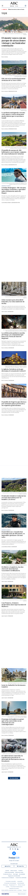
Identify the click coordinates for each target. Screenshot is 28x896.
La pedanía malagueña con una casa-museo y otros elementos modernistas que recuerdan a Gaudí (13, 115)
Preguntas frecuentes (14, 888)
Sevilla (16, 6)
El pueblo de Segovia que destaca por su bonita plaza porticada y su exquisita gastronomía (14, 403)
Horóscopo (5, 884)
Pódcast (24, 890)
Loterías (7, 886)
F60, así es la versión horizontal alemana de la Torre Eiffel (13, 79)
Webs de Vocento (22, 893)
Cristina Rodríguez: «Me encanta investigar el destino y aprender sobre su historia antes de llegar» (14, 190)
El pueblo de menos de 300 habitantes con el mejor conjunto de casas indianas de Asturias (14, 152)
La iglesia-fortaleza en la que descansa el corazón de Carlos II (14, 370)
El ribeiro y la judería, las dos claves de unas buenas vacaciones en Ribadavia (12, 569)
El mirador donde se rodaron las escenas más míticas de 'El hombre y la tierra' (14, 497)
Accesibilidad (22, 874)
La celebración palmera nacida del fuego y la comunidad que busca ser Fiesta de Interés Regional (13, 335)
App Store (8, 866)
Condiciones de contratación (8, 877)
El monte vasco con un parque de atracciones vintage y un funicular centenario (14, 41)
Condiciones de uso (7, 874)
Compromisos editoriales (21, 877)
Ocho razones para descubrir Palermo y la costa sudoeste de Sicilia (13, 301)
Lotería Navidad (20, 883)
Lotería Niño (19, 881)
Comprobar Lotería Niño (11, 881)
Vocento (7, 870)
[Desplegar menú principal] (2, 6)
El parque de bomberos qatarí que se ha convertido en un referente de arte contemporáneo (13, 721)
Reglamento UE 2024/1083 (14, 875)
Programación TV (13, 884)
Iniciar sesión (25, 6)
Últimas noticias (21, 884)
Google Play (21, 866)
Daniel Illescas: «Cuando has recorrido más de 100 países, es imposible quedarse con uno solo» (13, 534)
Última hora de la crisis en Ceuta (16, 9)
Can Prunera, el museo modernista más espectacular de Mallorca (14, 604)
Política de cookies (19, 872)
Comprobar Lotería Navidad (10, 883)
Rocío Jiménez (5, 56)
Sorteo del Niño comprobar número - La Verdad (12, 890)
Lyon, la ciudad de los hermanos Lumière (14, 686)
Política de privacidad (9, 872)
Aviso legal (15, 874)
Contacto (20, 870)
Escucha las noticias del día (16, 886)
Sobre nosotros (13, 870)
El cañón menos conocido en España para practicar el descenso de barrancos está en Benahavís (13, 758)
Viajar (4, 13)
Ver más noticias (14, 778)
